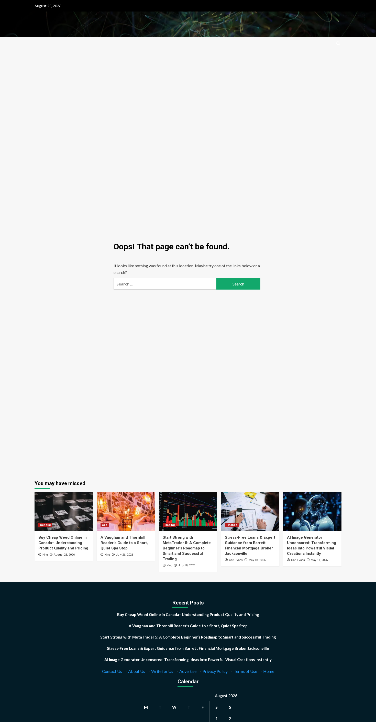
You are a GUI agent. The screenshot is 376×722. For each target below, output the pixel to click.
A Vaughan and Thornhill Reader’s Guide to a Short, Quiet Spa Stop (124, 542)
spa (104, 525)
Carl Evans (236, 559)
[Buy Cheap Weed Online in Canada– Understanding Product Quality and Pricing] (64, 511)
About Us (136, 671)
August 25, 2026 (64, 554)
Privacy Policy (215, 671)
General (45, 525)
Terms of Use (245, 671)
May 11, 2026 (319, 560)
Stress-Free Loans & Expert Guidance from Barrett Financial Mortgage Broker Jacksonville (188, 648)
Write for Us (162, 671)
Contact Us (112, 671)
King (45, 554)
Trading (169, 525)
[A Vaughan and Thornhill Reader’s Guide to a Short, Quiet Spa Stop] (126, 511)
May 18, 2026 (257, 560)
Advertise (187, 671)
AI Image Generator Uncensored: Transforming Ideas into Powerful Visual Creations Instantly (188, 659)
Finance (231, 525)
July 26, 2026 (124, 554)
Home (268, 671)
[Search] (338, 43)
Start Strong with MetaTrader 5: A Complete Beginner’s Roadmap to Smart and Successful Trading (187, 548)
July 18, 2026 (186, 565)
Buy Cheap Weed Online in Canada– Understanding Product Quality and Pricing (63, 542)
